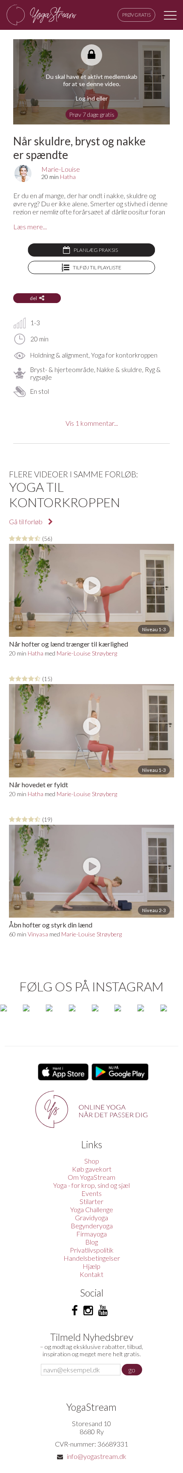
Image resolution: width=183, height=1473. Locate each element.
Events (91, 1193)
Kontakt (91, 1274)
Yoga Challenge (91, 1209)
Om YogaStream (91, 1177)
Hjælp (91, 1266)
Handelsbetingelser (91, 1258)
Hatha (68, 176)
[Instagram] (88, 1310)
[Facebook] (74, 1310)
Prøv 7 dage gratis (91, 114)
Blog (91, 1242)
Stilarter (91, 1201)
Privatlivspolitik (92, 1250)
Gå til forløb (26, 521)
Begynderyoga (92, 1226)
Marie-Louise (60, 169)
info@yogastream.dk (96, 1456)
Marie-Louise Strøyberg (87, 653)
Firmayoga (91, 1234)
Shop (91, 1161)
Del (33, 298)
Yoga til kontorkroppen (64, 494)
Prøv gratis (136, 14)
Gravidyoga (91, 1217)
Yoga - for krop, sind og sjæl (91, 1185)
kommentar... (92, 423)
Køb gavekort (92, 1169)
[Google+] (103, 1310)
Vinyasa (38, 934)
